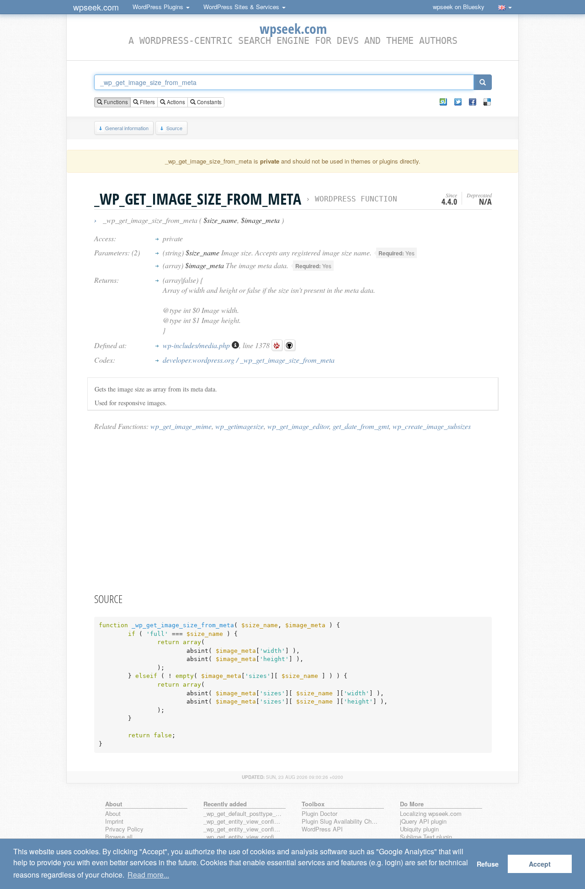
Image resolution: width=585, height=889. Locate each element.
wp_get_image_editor (298, 426)
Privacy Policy (124, 829)
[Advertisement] (293, 511)
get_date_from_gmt (361, 426)
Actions (175, 102)
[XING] (443, 102)
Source (174, 128)
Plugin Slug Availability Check (341, 822)
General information (127, 128)
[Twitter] (458, 102)
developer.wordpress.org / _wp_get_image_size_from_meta (249, 360)
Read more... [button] (148, 874)
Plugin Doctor (319, 814)
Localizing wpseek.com (431, 814)
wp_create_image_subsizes (432, 426)
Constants (209, 102)
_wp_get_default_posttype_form (242, 814)
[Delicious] (487, 102)
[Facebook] (472, 102)
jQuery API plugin (423, 822)
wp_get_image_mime (181, 426)
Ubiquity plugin (419, 829)
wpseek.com (96, 7)
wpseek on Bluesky (458, 6)
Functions (115, 102)
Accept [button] (540, 863)
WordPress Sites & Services (242, 6)
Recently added (225, 804)
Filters (146, 102)
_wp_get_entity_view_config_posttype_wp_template (242, 837)
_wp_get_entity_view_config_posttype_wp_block (242, 829)
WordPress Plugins (159, 6)
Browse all (119, 837)
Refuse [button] (488, 863)
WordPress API (322, 829)
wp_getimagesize (239, 426)
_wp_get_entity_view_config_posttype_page (242, 822)
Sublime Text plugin (426, 837)
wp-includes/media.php (197, 345)
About (113, 814)
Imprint (114, 822)
